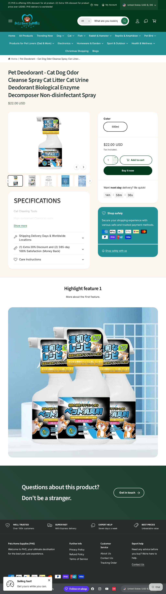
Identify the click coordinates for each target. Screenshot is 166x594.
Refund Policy (76, 554)
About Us (106, 553)
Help (96, 5)
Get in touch (127, 492)
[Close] (49, 580)
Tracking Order (109, 562)
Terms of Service (78, 559)
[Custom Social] (114, 588)
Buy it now (128, 170)
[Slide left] (76, 167)
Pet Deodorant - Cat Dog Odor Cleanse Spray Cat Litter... (50, 59)
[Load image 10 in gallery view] (65, 181)
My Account (111, 5)
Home (14, 59)
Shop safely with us (116, 250)
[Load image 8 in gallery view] (32, 181)
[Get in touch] (146, 21)
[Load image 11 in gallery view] (82, 181)
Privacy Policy (76, 549)
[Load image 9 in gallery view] (48, 181)
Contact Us (107, 558)
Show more (20, 225)
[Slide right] (83, 167)
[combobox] (111, 21)
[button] (10, 21)
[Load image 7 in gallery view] (15, 181)
